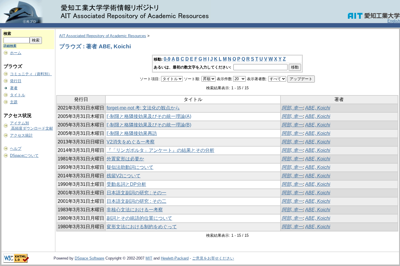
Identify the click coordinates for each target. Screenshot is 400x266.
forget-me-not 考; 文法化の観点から (143, 107)
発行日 (15, 81)
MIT (149, 258)
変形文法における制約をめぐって (142, 226)
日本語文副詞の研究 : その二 (136, 201)
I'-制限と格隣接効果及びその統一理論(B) (149, 124)
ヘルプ (15, 148)
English (393, 21)
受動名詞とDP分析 (126, 184)
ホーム (15, 53)
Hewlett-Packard (175, 258)
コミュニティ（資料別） (31, 74)
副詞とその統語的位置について (139, 218)
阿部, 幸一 (292, 107)
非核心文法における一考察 (135, 209)
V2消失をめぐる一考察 (131, 141)
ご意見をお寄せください (213, 258)
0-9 (167, 58)
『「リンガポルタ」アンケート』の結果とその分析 (160, 150)
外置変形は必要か (125, 158)
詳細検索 (10, 45)
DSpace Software (89, 258)
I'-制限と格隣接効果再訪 (132, 133)
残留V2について (124, 175)
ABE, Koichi (317, 107)
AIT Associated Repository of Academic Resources (102, 36)
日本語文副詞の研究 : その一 (136, 192)
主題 (14, 102)
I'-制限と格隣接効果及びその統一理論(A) (149, 116)
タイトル (17, 95)
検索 (7, 33)
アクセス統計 (21, 135)
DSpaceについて (24, 155)
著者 (14, 88)
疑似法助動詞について (130, 167)
